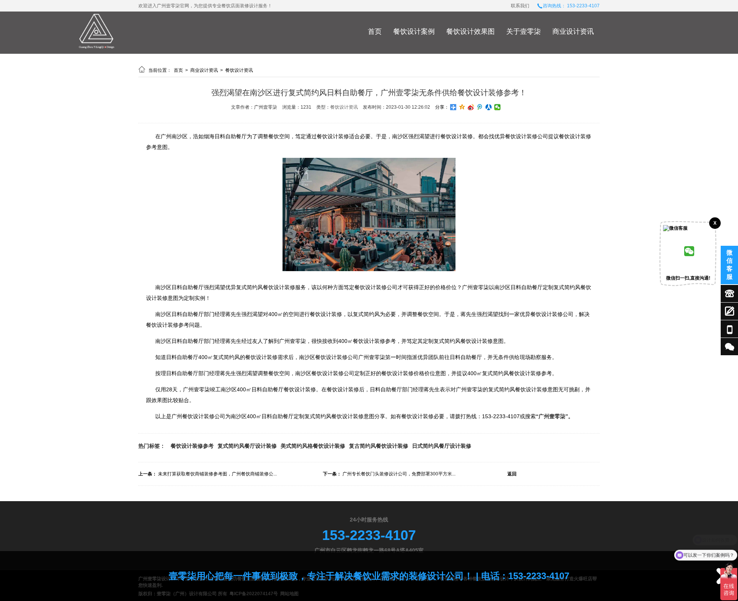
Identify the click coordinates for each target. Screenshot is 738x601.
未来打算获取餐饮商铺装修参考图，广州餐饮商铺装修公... (217, 474)
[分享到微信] (497, 107)
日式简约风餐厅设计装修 (441, 446)
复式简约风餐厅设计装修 (247, 446)
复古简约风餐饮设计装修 (378, 446)
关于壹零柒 (523, 31)
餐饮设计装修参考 (192, 446)
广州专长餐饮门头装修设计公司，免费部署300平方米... (398, 474)
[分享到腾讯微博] (480, 107)
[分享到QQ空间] (462, 107)
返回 (512, 474)
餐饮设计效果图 (470, 31)
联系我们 (520, 5)
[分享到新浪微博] (471, 107)
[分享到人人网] (488, 107)
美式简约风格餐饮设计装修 (313, 446)
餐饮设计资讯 (239, 70)
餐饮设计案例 (414, 31)
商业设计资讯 (573, 31)
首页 (375, 31)
